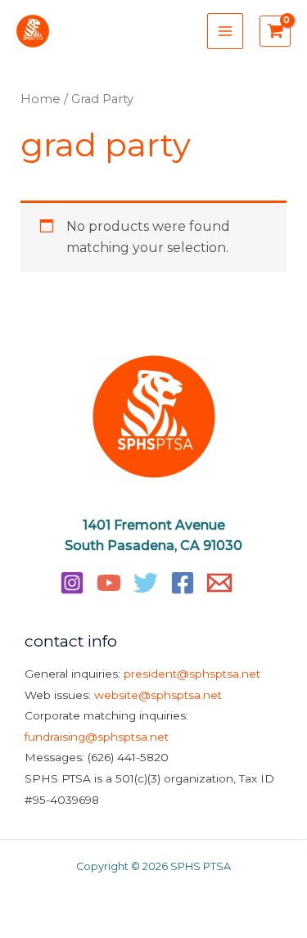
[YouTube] (109, 583)
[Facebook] (183, 583)
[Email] (219, 583)
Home (40, 99)
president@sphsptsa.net (192, 673)
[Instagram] (72, 583)
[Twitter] (146, 583)
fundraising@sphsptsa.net (97, 736)
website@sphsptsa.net (158, 694)
